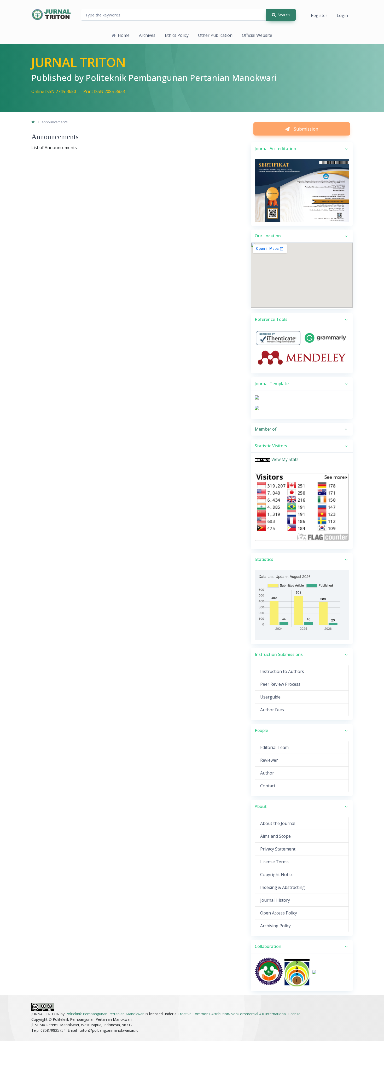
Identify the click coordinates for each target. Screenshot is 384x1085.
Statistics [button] (264, 559)
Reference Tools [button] (271, 319)
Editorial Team (274, 747)
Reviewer (269, 760)
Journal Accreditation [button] (275, 148)
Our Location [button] (268, 236)
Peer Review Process (280, 684)
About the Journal (277, 823)
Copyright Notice (277, 874)
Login (342, 15)
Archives (147, 35)
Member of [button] (266, 429)
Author (267, 773)
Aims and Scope (275, 836)
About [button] (261, 806)
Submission (306, 129)
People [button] (261, 730)
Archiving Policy (275, 926)
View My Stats (285, 459)
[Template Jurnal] (257, 397)
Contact (267, 786)
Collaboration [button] (268, 946)
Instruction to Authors (282, 671)
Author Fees (272, 710)
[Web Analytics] (262, 459)
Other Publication (215, 35)
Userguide (270, 697)
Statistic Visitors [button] (271, 446)
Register (319, 15)
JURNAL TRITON (78, 62)
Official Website (257, 35)
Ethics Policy (177, 35)
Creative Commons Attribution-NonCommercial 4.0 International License (239, 1013)
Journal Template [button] (272, 383)
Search (284, 14)
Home (124, 35)
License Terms (274, 862)
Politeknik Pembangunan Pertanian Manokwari (105, 1013)
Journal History (275, 900)
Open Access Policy (278, 913)
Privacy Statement (277, 849)
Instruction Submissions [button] (279, 654)
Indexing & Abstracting (282, 887)
